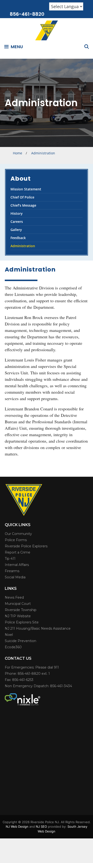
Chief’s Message (23, 205)
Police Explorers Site (22, 622)
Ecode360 (13, 647)
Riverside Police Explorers (26, 546)
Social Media (15, 577)
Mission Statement (25, 189)
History (16, 213)
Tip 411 (10, 558)
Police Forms (16, 540)
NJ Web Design (17, 826)
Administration (22, 246)
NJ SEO (41, 826)
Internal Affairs (17, 565)
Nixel (9, 635)
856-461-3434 (61, 686)
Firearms (12, 571)
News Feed (14, 597)
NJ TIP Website (18, 616)
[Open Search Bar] (86, 47)
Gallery (16, 229)
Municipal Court (18, 603)
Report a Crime (17, 552)
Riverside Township (20, 610)
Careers (16, 221)
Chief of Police (22, 197)
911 (56, 667)
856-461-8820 (27, 14)
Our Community (18, 534)
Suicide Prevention (20, 641)
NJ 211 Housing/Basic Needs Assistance (38, 628)
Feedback (18, 237)
